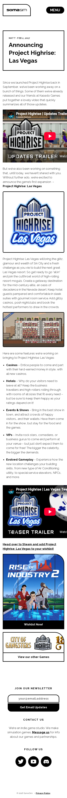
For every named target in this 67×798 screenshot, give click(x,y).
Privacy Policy (43, 793)
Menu (55, 10)
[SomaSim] (17, 10)
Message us (40, 732)
